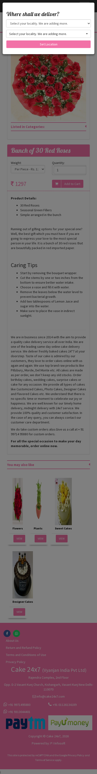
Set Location (48, 44)
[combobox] (48, 34)
